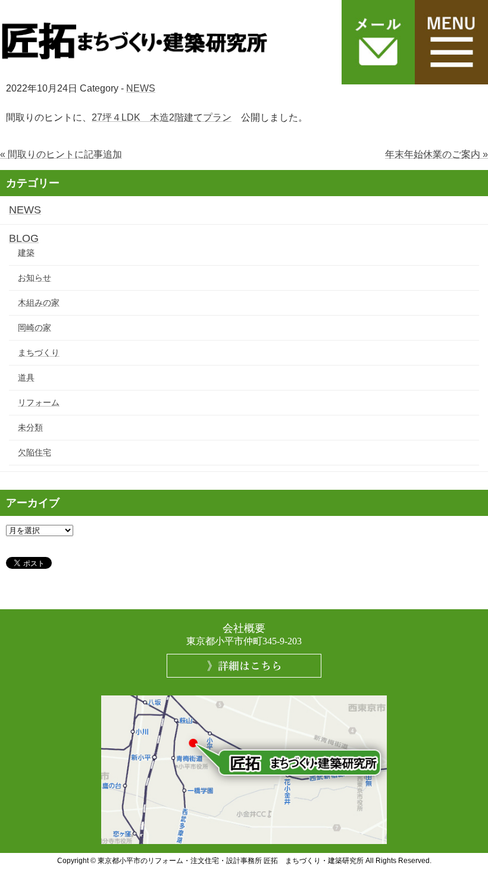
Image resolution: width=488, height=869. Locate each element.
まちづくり (39, 352)
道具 (26, 377)
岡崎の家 (34, 327)
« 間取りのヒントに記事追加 (61, 154)
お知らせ (34, 277)
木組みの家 (39, 302)
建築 (26, 252)
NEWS (140, 88)
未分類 (30, 427)
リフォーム (39, 402)
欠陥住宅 (34, 452)
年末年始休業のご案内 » (436, 154)
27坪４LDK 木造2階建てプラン (162, 117)
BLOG (24, 238)
